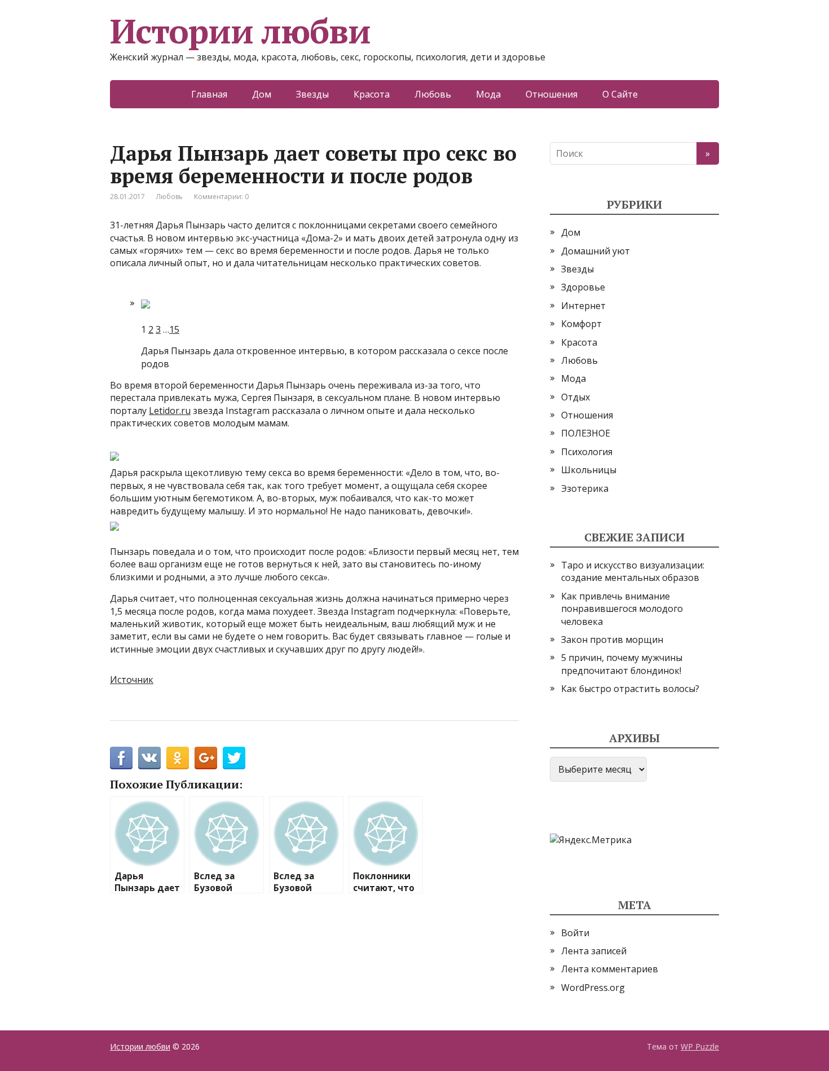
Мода (488, 94)
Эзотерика (584, 488)
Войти (575, 933)
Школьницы (588, 470)
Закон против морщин (612, 639)
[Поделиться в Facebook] (121, 758)
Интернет (583, 305)
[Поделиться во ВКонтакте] (149, 758)
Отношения (551, 94)
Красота (372, 94)
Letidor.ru (170, 410)
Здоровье (583, 287)
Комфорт (581, 324)
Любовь (432, 94)
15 (174, 329)
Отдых (575, 397)
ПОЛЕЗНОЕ (585, 433)
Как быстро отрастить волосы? (630, 688)
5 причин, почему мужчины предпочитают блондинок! (621, 663)
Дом (261, 94)
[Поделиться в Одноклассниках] (177, 758)
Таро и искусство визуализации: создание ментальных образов (632, 571)
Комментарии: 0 (221, 196)
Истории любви (240, 31)
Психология (586, 452)
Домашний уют (595, 251)
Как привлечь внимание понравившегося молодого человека (622, 609)
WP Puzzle (700, 1046)
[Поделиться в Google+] (206, 758)
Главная (209, 94)
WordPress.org (593, 987)
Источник (131, 679)
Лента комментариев (609, 969)
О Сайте (620, 94)
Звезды (312, 94)
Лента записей (594, 951)
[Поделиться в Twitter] (234, 758)
